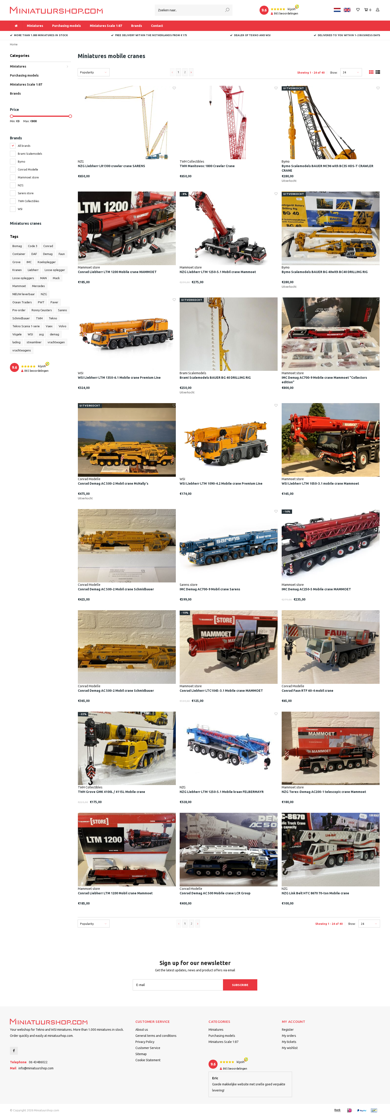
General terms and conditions (155, 1036)
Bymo (21, 161)
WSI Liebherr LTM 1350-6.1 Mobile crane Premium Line (119, 377)
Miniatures (35, 26)
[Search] (227, 10)
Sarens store (26, 193)
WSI (20, 209)
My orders (289, 1036)
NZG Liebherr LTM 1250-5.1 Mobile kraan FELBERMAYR (222, 792)
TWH (39, 318)
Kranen (17, 269)
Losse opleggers (23, 278)
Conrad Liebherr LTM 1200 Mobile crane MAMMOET (117, 272)
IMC (29, 262)
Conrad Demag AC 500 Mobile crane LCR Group (215, 893)
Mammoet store (28, 177)
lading (16, 342)
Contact (157, 26)
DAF (34, 253)
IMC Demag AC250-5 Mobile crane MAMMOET (316, 589)
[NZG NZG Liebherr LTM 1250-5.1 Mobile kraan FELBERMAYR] (229, 748)
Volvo (62, 326)
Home (14, 44)
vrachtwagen (56, 342)
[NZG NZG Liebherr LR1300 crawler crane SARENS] (127, 122)
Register (288, 1029)
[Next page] (191, 72)
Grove (16, 262)
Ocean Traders (22, 302)
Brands (136, 26)
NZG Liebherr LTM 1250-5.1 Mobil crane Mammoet (218, 272)
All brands (24, 145)
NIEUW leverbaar (23, 294)
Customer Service (147, 1048)
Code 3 (32, 246)
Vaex (49, 326)
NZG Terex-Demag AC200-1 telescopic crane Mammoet (324, 792)
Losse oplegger (55, 269)
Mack (56, 278)
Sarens (62, 310)
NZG (20, 185)
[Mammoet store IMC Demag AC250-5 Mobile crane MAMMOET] (331, 546)
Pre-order (19, 310)
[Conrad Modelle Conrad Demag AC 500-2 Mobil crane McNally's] (127, 440)
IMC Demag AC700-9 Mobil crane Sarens (210, 589)
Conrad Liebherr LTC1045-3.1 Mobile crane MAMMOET (221, 690)
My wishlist (290, 1048)
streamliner (34, 342)
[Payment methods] (337, 1110)
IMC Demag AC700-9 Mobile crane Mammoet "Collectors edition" (324, 380)
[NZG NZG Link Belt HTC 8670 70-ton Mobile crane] (331, 849)
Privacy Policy (144, 1042)
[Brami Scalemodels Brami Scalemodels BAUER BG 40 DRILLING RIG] (229, 334)
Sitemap (141, 1054)
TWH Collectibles (28, 201)
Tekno (53, 318)
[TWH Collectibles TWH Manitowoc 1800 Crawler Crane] (229, 122)
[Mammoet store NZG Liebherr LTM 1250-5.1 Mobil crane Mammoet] (229, 228)
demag (54, 334)
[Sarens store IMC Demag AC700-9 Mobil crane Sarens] (229, 546)
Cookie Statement (147, 1060)
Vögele (17, 334)
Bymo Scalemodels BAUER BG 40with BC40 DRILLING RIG (325, 272)
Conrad (48, 246)
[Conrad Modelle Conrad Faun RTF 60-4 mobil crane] (331, 647)
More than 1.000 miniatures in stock (41, 35)
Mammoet (19, 285)
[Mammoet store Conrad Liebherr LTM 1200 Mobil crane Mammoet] (127, 849)
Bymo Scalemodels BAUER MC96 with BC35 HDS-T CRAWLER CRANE (327, 168)
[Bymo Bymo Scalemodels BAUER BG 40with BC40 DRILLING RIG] (331, 228)
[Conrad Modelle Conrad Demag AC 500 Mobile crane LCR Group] (229, 849)
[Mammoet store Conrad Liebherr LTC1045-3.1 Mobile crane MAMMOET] (229, 647)
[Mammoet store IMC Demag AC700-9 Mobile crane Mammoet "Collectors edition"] (331, 334)
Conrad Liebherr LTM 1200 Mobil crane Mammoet (115, 893)
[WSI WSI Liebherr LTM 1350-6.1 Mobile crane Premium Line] (127, 334)
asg (41, 334)
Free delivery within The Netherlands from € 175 (151, 35)
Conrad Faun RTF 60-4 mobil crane (307, 690)
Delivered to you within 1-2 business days (349, 35)
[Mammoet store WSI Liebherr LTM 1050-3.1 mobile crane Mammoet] (331, 440)
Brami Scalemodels (30, 153)
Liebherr (33, 269)
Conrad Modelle (28, 169)
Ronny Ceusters (42, 310)
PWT (41, 302)
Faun (62, 253)
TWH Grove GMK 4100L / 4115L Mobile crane (111, 792)
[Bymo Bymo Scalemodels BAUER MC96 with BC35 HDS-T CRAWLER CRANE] (331, 122)
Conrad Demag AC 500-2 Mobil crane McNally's (113, 483)
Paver (54, 302)
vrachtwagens (21, 350)
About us (141, 1029)
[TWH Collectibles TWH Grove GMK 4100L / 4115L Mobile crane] (127, 748)
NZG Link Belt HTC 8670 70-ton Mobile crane (315, 893)
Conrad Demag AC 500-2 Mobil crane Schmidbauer (116, 589)
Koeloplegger (47, 262)
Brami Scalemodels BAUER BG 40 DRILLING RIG (215, 377)
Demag (48, 253)
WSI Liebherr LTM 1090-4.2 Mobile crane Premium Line (221, 483)
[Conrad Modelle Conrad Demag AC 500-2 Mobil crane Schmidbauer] (127, 546)
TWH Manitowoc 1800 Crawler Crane (207, 166)
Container (18, 253)
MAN (43, 278)
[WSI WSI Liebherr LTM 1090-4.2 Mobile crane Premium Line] (229, 440)
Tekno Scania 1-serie (26, 326)
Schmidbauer (21, 318)
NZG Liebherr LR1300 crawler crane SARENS (111, 166)
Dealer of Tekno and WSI (252, 35)
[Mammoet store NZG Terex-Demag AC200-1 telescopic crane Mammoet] (331, 748)
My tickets (289, 1042)
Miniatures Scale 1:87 (106, 26)
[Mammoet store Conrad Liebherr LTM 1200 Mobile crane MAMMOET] (127, 228)
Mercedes (38, 285)
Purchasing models (66, 26)
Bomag (17, 246)
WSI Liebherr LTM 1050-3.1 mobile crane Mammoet (320, 483)
